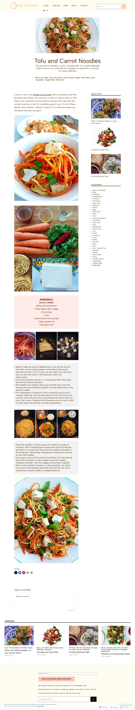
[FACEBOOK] (44, 10)
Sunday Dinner (98, 259)
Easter (95, 207)
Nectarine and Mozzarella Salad (115, 654)
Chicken (96, 199)
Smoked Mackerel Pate (99, 176)
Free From (97, 222)
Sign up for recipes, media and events (56, 679)
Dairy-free (53, 54)
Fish (94, 216)
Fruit (94, 225)
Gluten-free (97, 229)
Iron (94, 231)
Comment (71, 610)
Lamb (95, 233)
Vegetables (39, 56)
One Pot (96, 242)
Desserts (96, 205)
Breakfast (96, 194)
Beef (94, 192)
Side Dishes (85, 54)
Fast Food (96, 212)
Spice (93, 54)
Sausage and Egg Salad (100, 150)
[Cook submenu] (49, 5)
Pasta (95, 244)
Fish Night (96, 220)
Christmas (96, 201)
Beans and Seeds (41, 54)
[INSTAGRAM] (47, 10)
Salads (77, 54)
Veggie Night (50, 56)
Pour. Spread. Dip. (99, 248)
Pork (94, 246)
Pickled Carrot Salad (42, 94)
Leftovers (96, 235)
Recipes (71, 54)
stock (23, 377)
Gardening (96, 227)
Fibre (60, 54)
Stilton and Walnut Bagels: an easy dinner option (104, 122)
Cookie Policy (40, 706)
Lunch (65, 54)
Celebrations (97, 197)
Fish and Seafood (99, 218)
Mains (95, 239)
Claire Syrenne (9, 655)
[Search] (123, 6)
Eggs (94, 209)
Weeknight (60, 56)
